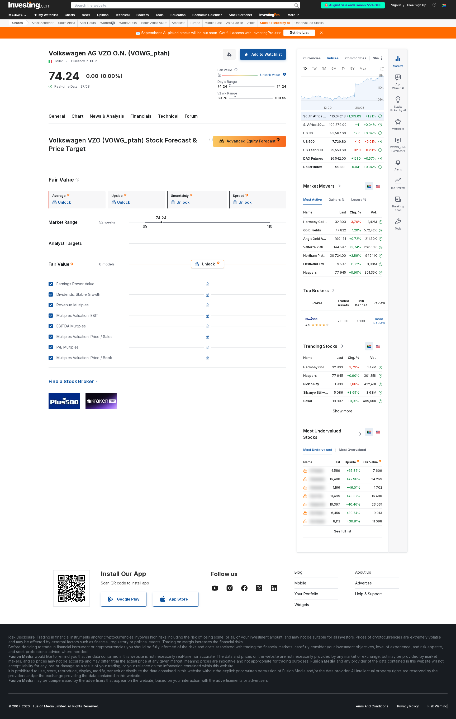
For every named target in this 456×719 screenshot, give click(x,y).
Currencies (312, 58)
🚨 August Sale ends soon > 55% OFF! (353, 5)
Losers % (358, 200)
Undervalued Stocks (309, 23)
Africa (251, 23)
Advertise (363, 583)
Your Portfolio (306, 594)
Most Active (312, 200)
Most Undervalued (317, 450)
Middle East (213, 23)
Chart (77, 116)
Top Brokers (316, 290)
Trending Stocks (320, 346)
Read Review (379, 321)
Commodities (355, 58)
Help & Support (368, 594)
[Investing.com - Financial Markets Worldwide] (29, 5)
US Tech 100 (313, 150)
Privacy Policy (408, 706)
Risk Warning (437, 706)
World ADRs (128, 23)
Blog (298, 572)
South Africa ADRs (154, 23)
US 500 (309, 142)
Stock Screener (240, 15)
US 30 (308, 133)
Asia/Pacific (234, 23)
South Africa (66, 23)
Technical (168, 116)
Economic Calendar (207, 15)
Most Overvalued (352, 450)
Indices (333, 58)
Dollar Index (312, 167)
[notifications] (434, 4)
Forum (191, 116)
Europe (195, 23)
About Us (363, 572)
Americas (178, 23)
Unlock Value (270, 75)
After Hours (88, 23)
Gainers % (337, 200)
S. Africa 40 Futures (318, 125)
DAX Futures (313, 158)
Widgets (301, 604)
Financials (140, 116)
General (57, 116)
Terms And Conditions (371, 706)
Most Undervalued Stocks (322, 434)
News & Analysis (107, 116)
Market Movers (319, 186)
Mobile (300, 583)
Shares (17, 23)
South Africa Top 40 (318, 116)
